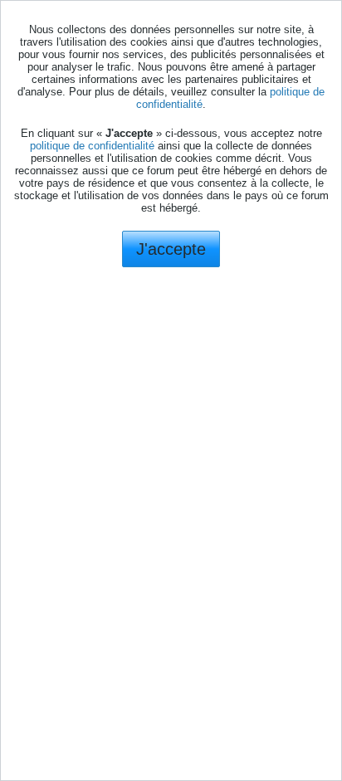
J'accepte (171, 249)
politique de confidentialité (92, 145)
